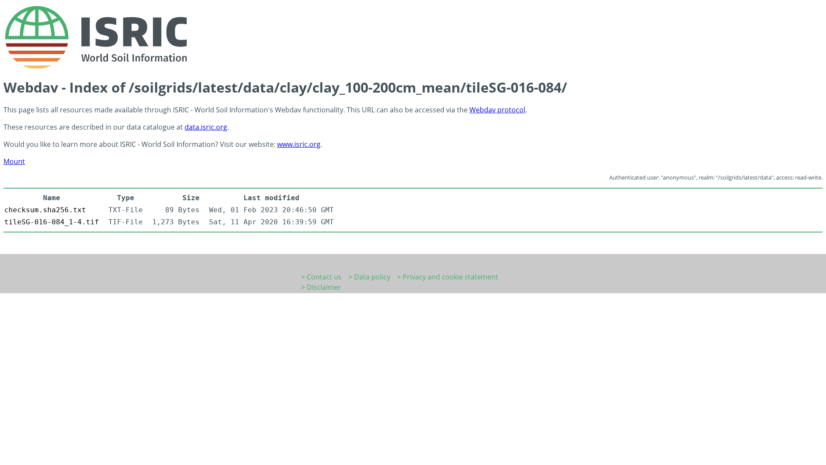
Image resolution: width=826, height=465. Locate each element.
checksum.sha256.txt (45, 210)
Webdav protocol (497, 110)
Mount (14, 161)
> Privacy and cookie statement (447, 277)
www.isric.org (299, 144)
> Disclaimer (321, 287)
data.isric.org (206, 127)
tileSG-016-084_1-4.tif (51, 222)
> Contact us (321, 277)
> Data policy (369, 277)
